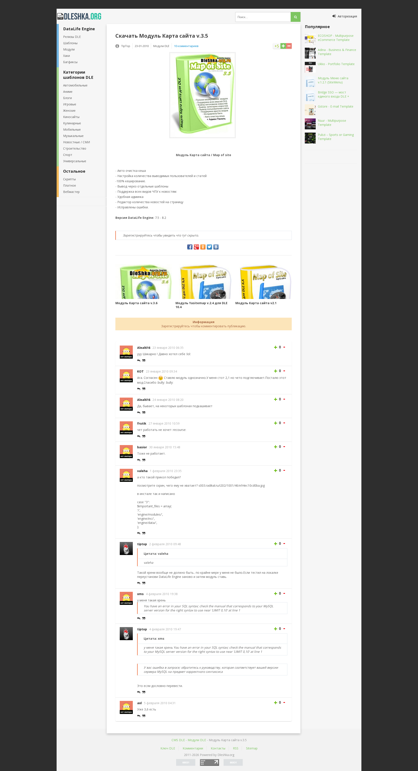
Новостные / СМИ (76, 142)
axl (139, 703)
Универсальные (74, 161)
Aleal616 (143, 348)
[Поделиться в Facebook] (189, 247)
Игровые (69, 104)
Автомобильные (75, 85)
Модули (69, 49)
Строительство (74, 148)
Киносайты (71, 117)
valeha (142, 471)
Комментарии (193, 748)
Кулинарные (72, 123)
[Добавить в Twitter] (209, 247)
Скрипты (69, 179)
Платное (69, 185)
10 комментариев (186, 46)
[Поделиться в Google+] (196, 247)
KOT (140, 371)
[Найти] (295, 17)
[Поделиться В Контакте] (216, 247)
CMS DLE (178, 740)
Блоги (67, 98)
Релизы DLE (72, 37)
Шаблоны (70, 43)
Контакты (218, 748)
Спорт (67, 155)
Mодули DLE (197, 740)
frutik (141, 423)
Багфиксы (70, 62)
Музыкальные (73, 136)
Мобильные (72, 129)
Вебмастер (71, 192)
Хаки (66, 56)
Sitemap (252, 748)
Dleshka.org (82, 16)
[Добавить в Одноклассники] (203, 247)
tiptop (142, 544)
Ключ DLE (167, 748)
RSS (235, 748)
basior (142, 447)
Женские (69, 110)
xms (140, 594)
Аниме (67, 91)
